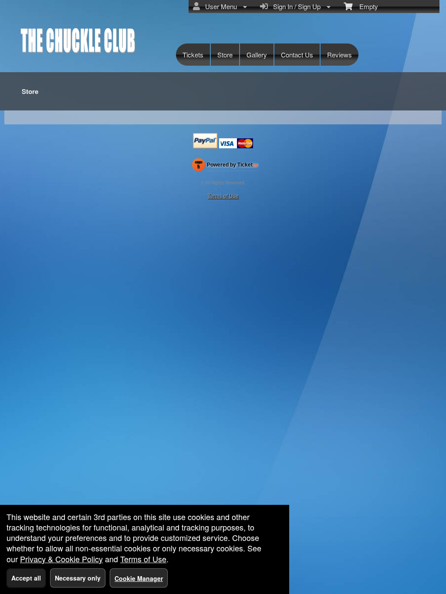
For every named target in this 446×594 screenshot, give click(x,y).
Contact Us (297, 54)
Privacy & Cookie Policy (61, 558)
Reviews (339, 54)
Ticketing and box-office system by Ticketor (225, 166)
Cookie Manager (139, 578)
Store (225, 54)
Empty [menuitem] (365, 6)
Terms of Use (223, 195)
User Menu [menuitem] (219, 6)
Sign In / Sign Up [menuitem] (295, 6)
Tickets (192, 54)
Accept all (26, 578)
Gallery (257, 54)
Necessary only (78, 578)
